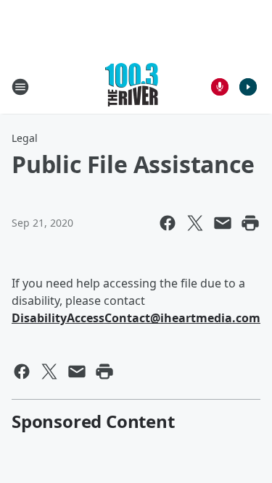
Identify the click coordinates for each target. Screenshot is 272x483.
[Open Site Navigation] (20, 87)
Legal (25, 138)
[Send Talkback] (219, 87)
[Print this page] (250, 223)
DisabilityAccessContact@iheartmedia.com (136, 318)
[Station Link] (131, 86)
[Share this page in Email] (223, 223)
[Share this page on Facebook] (167, 223)
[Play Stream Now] (248, 87)
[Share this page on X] (195, 223)
